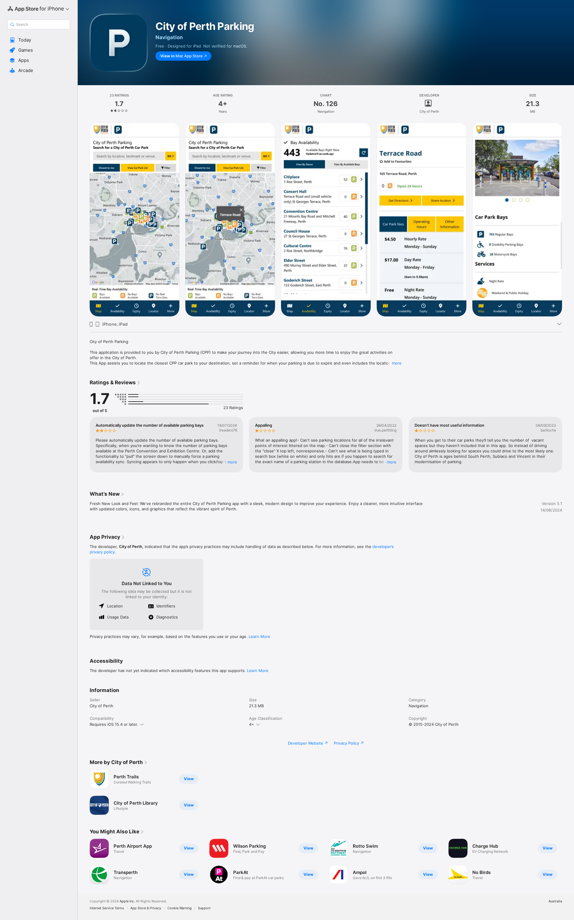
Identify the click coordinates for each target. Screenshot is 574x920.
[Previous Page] (84, 219)
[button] (39, 40)
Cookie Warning (179, 908)
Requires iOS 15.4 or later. (114, 724)
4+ (251, 724)
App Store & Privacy (145, 908)
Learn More (259, 636)
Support (204, 908)
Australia (555, 901)
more (397, 363)
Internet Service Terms (107, 908)
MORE (232, 462)
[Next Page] (568, 219)
